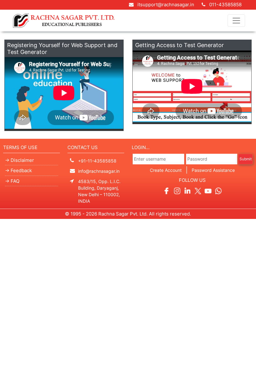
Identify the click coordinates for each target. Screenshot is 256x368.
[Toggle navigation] (236, 20)
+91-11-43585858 (97, 160)
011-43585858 (225, 4)
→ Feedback (18, 170)
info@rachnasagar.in (99, 171)
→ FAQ (12, 181)
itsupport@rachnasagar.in (165, 4)
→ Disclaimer (19, 160)
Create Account (166, 170)
